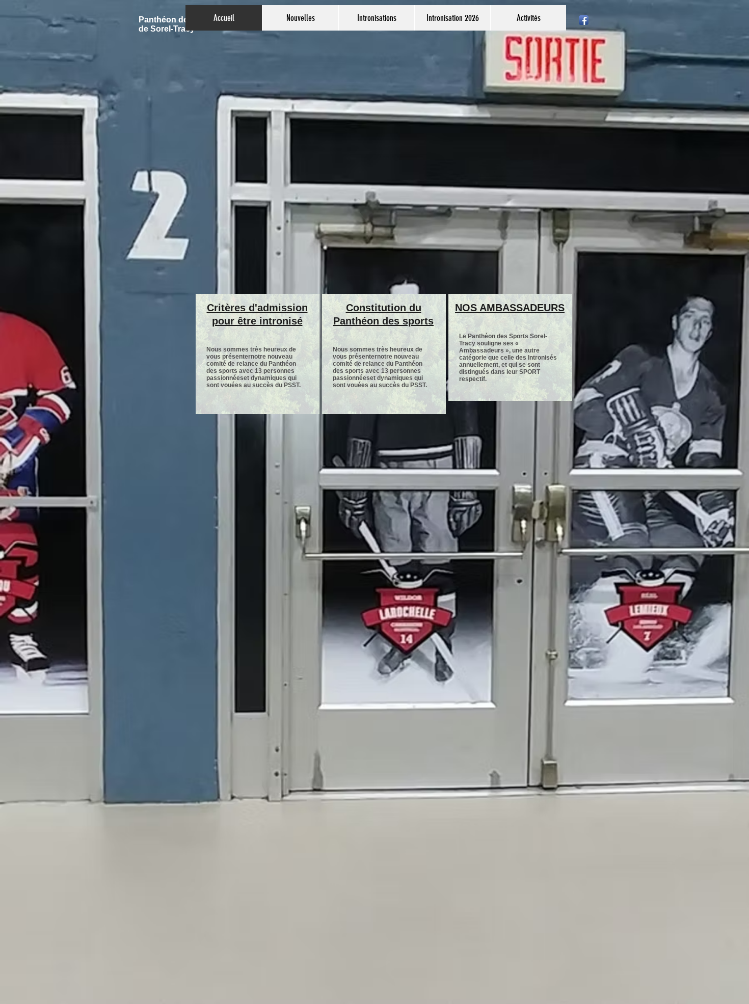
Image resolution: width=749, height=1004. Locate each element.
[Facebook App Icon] (583, 20)
